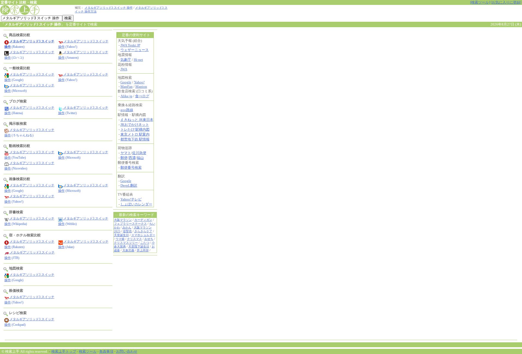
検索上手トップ (63, 351)
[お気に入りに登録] (506, 2)
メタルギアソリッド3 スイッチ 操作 (109, 7)
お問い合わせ (126, 351)
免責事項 (106, 351)
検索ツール (88, 351)
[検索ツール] (480, 2)
